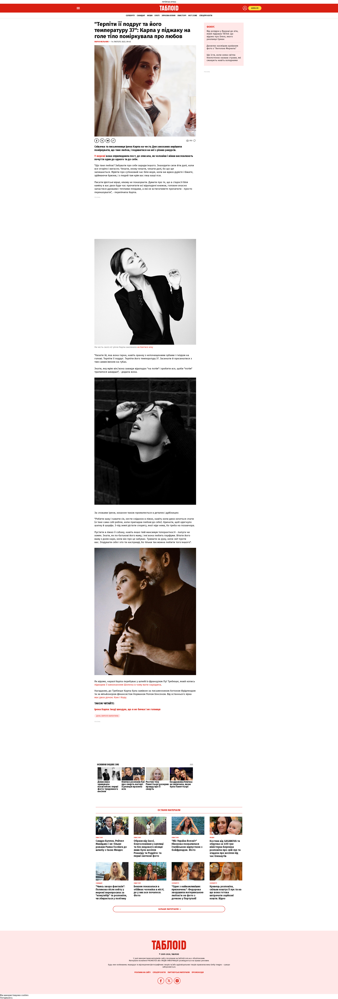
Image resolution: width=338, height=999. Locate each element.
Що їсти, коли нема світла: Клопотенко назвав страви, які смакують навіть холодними (224, 58)
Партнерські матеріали (179, 972)
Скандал (141, 15)
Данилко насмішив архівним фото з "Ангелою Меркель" (222, 47)
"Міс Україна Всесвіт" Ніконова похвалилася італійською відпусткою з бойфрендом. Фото (187, 845)
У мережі (100, 156)
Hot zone (192, 15)
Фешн (149, 15)
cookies (25, 995)
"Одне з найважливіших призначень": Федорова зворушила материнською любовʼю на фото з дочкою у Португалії (187, 892)
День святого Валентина (107, 716)
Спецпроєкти (205, 15)
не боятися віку (145, 347)
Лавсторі (181, 15)
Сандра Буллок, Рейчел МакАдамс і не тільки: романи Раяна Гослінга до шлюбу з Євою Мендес (111, 845)
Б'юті (157, 15)
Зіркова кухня (168, 15)
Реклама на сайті (142, 972)
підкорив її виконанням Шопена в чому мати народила (127, 684)
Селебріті (130, 15)
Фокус (211, 26)
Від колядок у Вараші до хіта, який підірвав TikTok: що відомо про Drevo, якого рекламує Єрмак (222, 35)
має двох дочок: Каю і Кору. (110, 697)
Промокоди (198, 972)
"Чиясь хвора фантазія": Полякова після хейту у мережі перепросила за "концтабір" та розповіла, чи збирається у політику (111, 892)
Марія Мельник (101, 42)
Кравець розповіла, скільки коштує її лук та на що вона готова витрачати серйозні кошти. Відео (225, 892)
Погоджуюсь (6, 997)
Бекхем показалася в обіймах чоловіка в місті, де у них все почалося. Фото (149, 891)
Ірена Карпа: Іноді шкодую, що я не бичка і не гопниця (127, 709)
